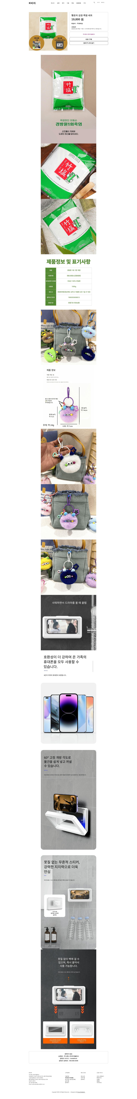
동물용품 (78, 3)
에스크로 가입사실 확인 (70, 1079)
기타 (84, 3)
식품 (68, 3)
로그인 (98, 2)
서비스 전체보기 (100, 1076)
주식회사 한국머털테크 (89, 34)
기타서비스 (99, 1082)
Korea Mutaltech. (81, 1092)
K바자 (32, 3)
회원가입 (102, 2)
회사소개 (83, 1076)
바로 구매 (89, 39)
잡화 (58, 3)
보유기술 (83, 1077)
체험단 (98, 1081)
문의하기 (67, 1082)
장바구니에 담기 (88, 43)
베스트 (52, 3)
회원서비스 (99, 1077)
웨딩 (73, 3)
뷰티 (63, 3)
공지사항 (67, 1081)
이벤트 (98, 1079)
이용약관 (67, 1076)
